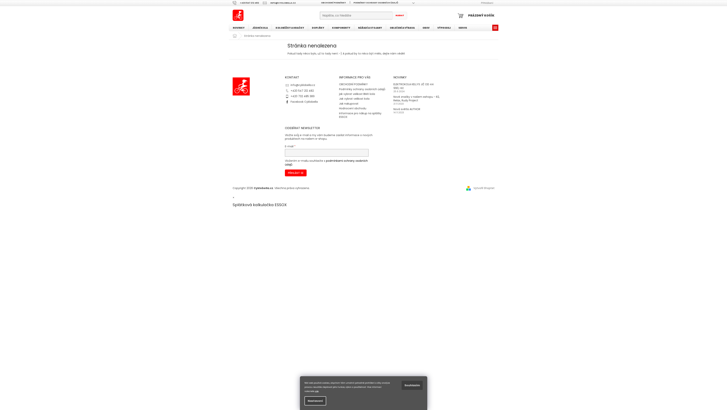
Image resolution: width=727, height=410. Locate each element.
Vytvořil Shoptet (484, 188)
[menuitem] (238, 28)
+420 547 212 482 (302, 91)
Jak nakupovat (348, 104)
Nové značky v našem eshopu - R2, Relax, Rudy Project (416, 98)
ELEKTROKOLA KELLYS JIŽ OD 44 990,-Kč (413, 86)
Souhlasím (412, 385)
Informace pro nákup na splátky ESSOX (360, 115)
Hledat (400, 15)
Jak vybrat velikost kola (354, 99)
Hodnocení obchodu (352, 108)
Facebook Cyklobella (304, 102)
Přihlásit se (296, 173)
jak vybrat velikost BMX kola (357, 94)
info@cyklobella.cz (303, 85)
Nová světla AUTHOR (406, 109)
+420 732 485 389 (303, 96)
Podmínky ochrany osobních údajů (376, 2)
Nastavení (315, 401)
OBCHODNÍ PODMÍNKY (333, 2)
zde (317, 391)
